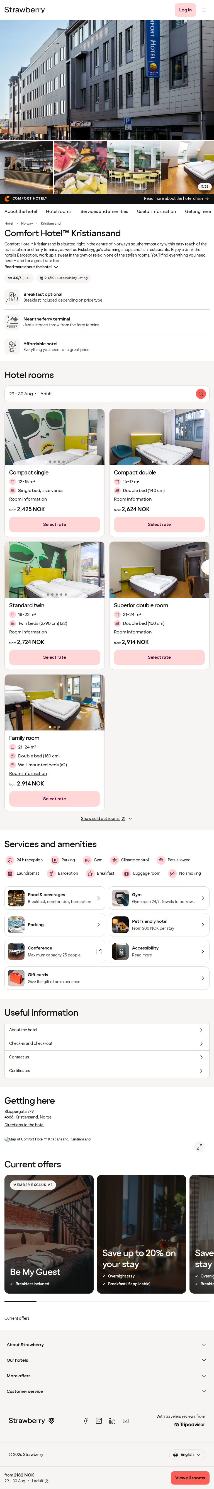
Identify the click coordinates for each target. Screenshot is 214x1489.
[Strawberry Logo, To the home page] (24, 10)
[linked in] (112, 1421)
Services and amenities (104, 211)
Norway (27, 224)
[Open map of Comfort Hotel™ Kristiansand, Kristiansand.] (199, 1146)
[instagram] (99, 1421)
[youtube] (125, 1421)
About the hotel (20, 211)
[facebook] (85, 1421)
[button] (54, 437)
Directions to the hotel (24, 1125)
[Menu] (204, 10)
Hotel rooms (59, 211)
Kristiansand (51, 224)
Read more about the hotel (28, 267)
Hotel (8, 224)
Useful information (156, 211)
